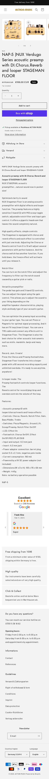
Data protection (12, 706)
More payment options (24, 120)
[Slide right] (30, 46)
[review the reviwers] (11, 524)
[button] (5, 10)
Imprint (8, 700)
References (10, 664)
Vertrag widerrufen (14, 718)
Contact (9, 658)
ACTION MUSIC (20, 774)
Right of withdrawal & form (17, 687)
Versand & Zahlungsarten (16, 681)
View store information (15, 134)
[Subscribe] (39, 736)
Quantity (5, 90)
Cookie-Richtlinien (14, 712)
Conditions (10, 694)
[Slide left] (19, 46)
